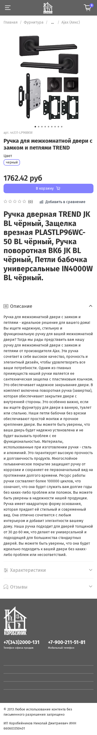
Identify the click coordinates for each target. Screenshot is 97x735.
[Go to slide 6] (52, 126)
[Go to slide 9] (61, 126)
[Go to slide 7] (55, 126)
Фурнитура (34, 22)
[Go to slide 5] (48, 126)
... (52, 22)
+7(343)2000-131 (22, 642)
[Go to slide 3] (42, 126)
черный (12, 162)
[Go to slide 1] (35, 126)
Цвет (8, 156)
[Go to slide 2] (38, 126)
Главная (11, 22)
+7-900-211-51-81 (66, 642)
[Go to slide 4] (45, 126)
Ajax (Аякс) (70, 22)
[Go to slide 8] (58, 126)
